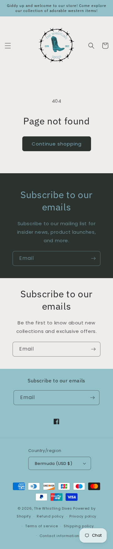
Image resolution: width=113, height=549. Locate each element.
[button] (8, 46)
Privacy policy (82, 516)
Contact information (59, 535)
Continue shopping (57, 143)
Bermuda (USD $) (53, 463)
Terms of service (41, 526)
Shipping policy (79, 526)
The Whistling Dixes (53, 508)
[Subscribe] (93, 258)
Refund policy (50, 516)
